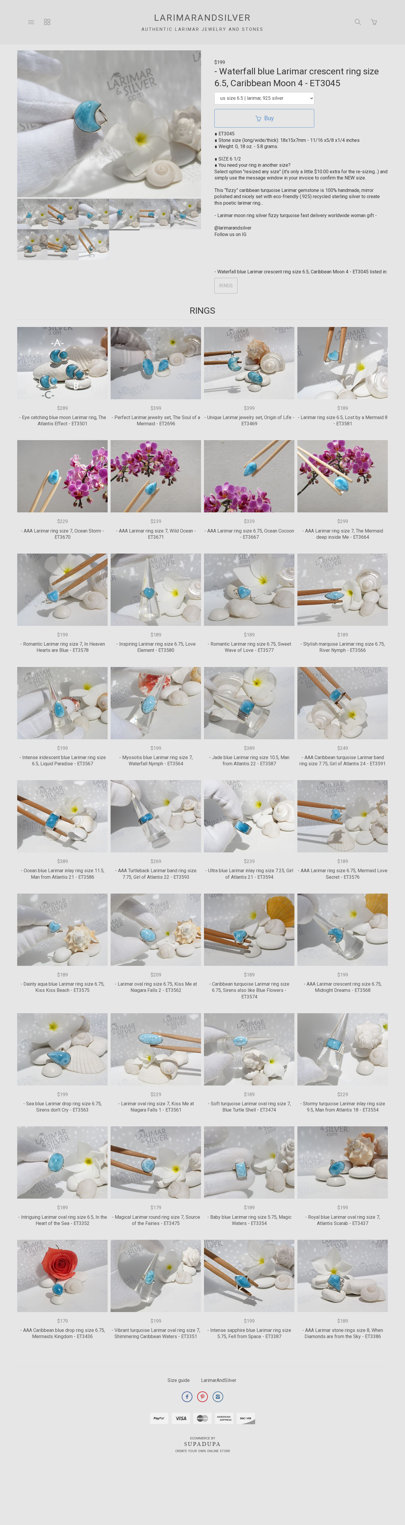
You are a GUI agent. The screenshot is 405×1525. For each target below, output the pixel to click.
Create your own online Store (202, 1451)
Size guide (179, 1380)
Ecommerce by (202, 1438)
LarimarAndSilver (218, 1380)
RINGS (226, 285)
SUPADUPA (202, 1444)
